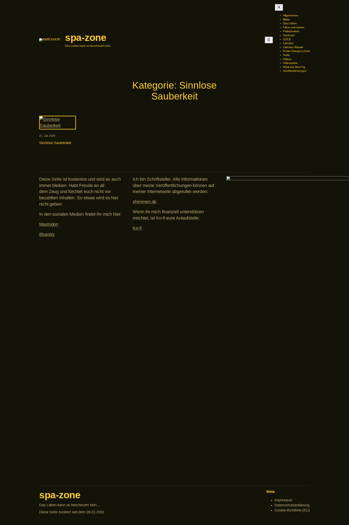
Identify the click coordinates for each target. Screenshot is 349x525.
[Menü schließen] (279, 7)
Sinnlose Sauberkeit (55, 143)
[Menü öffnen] (269, 40)
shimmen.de (144, 201)
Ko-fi (137, 228)
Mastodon (48, 224)
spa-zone (85, 37)
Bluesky (47, 234)
